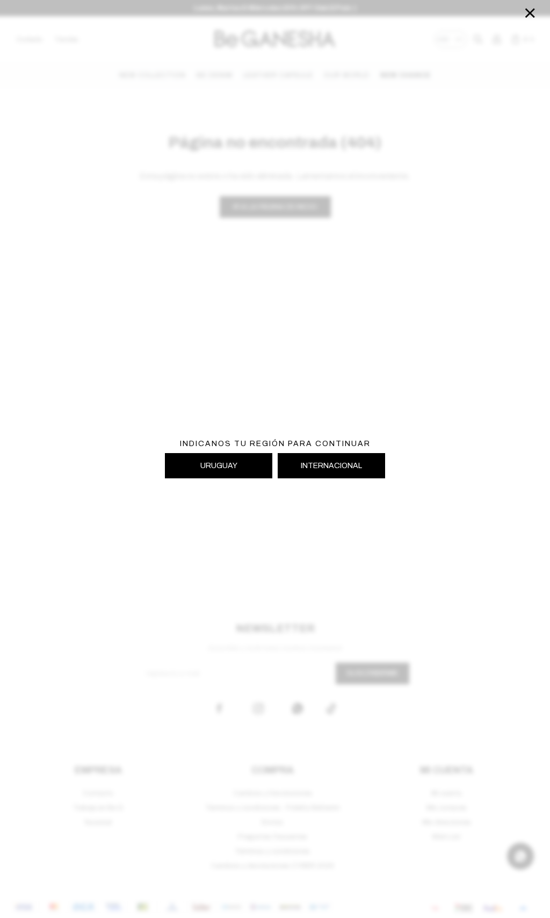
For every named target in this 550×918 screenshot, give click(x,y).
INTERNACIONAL (331, 466)
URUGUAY (218, 466)
